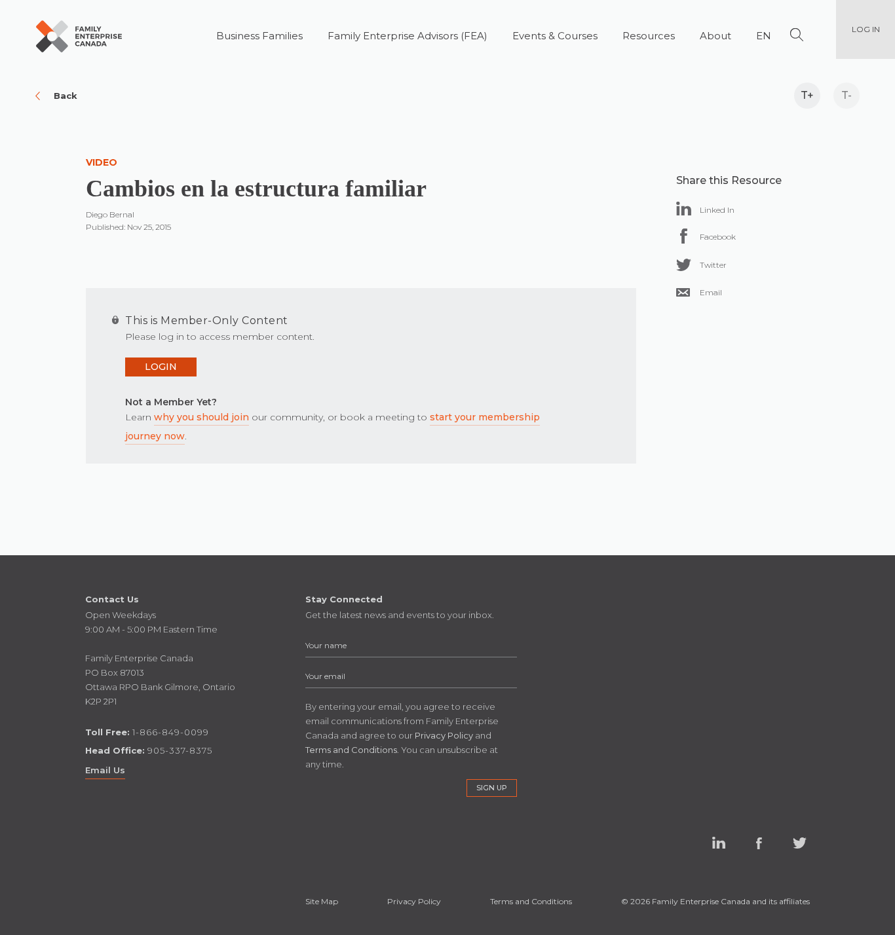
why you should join (201, 417)
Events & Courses (555, 35)
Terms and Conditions (531, 901)
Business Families (259, 35)
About (715, 35)
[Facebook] (683, 236)
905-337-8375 (179, 750)
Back (65, 95)
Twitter (800, 843)
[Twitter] (683, 265)
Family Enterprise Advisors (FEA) (407, 35)
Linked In (719, 843)
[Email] (683, 292)
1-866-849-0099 (170, 732)
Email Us (105, 770)
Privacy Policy (414, 901)
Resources (648, 35)
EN (763, 35)
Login (161, 367)
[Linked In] (683, 208)
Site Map (321, 901)
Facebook (759, 843)
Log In (866, 29)
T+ (807, 95)
